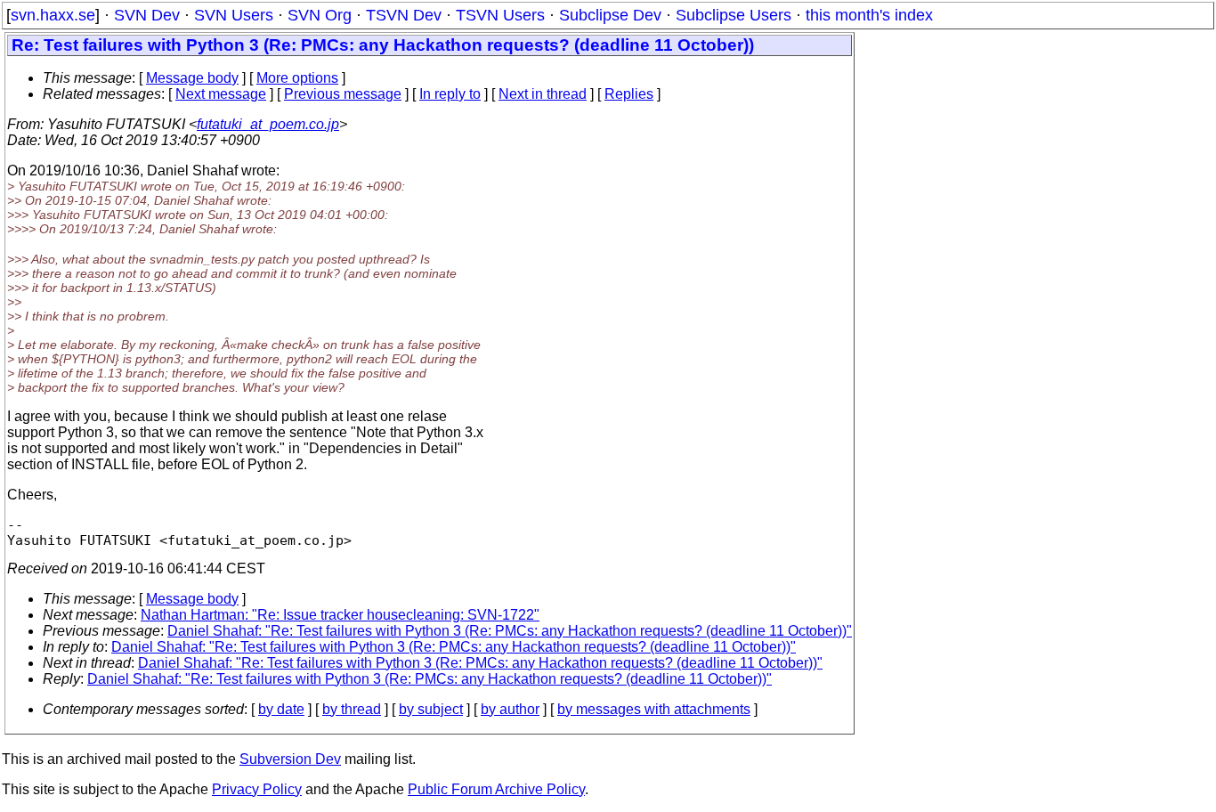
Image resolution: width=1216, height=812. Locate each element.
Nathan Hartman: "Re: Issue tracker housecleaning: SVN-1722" (340, 614)
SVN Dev (147, 15)
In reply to (450, 94)
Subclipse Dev (610, 15)
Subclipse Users (733, 15)
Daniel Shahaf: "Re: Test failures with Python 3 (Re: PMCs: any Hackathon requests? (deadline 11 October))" (509, 630)
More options (297, 77)
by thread (351, 709)
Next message (220, 94)
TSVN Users (500, 15)
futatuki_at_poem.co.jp (268, 124)
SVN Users (233, 15)
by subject (431, 709)
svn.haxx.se (53, 15)
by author (510, 709)
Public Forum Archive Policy (496, 789)
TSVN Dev (404, 15)
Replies (628, 94)
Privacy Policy (257, 789)
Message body (192, 77)
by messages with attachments (653, 709)
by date (281, 709)
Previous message (342, 94)
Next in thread (543, 94)
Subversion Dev (290, 759)
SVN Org (320, 15)
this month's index (869, 15)
